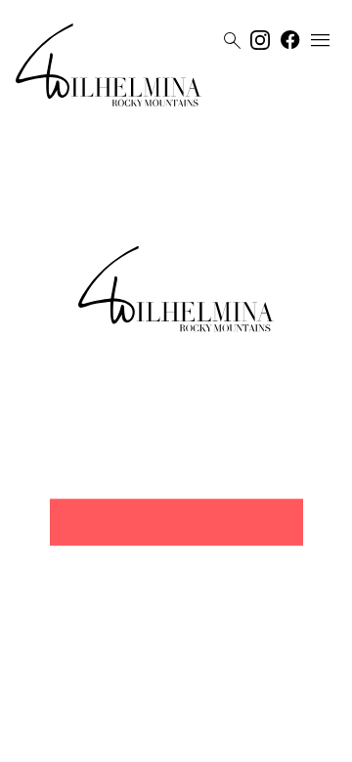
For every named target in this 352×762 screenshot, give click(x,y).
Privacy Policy (156, 739)
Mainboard (286, 739)
